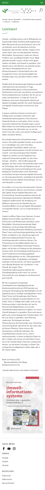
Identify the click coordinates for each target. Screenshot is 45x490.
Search (41, 10)
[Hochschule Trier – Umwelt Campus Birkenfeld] (19, 11)
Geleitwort (15, 22)
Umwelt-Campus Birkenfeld (11, 19)
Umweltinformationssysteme (31, 19)
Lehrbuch (7, 22)
